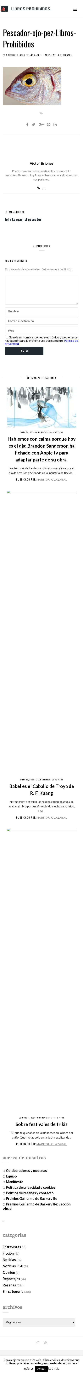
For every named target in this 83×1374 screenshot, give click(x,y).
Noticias (9, 1260)
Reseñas (9, 1285)
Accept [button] (41, 1368)
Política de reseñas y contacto (30, 1193)
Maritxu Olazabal (51, 479)
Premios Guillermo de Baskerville (31, 1198)
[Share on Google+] (41, 124)
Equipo (11, 1176)
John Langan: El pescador (23, 219)
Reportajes (11, 1279)
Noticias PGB (13, 1266)
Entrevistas (12, 1247)
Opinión (9, 1272)
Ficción (8, 1253)
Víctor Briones (16, 55)
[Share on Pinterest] (49, 124)
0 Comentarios (43, 432)
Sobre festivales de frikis (42, 1124)
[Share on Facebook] (27, 124)
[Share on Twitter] (33, 124)
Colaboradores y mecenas (26, 1170)
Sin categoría (13, 1291)
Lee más (53, 1368)
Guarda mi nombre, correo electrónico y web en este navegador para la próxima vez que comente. (41, 338)
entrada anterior (15, 212)
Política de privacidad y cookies (30, 1187)
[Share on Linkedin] (55, 124)
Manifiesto (14, 1182)
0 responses (65, 55)
